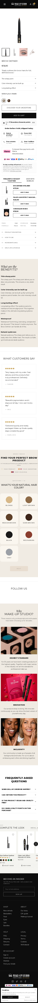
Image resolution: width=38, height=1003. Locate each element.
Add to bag (24, 192)
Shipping (6, 939)
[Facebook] (25, 981)
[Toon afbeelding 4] (32, 52)
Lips (4, 923)
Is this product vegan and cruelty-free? (18, 802)
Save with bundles (30, 180)
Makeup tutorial (27, 917)
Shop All (33, 827)
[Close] (35, 990)
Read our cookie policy (30, 1000)
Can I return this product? (14, 795)
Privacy (23, 936)
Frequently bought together (11, 180)
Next (19, 568)
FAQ (5, 936)
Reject (27, 997)
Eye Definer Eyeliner (21, 186)
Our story (24, 911)
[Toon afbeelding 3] (23, 52)
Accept (10, 997)
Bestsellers (7, 914)
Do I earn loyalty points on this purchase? (16, 809)
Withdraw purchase (15, 171)
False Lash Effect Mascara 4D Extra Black (24, 197)
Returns (6, 942)
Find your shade (9, 964)
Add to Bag (27, 865)
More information (17, 153)
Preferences (5, 1000)
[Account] (30, 4)
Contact (6, 945)
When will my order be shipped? (16, 789)
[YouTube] (21, 981)
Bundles (6, 926)
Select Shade (9, 865)
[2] (9, 101)
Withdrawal (25, 945)
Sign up (19, 894)
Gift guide (24, 914)
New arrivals (7, 911)
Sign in (5, 955)
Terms (23, 939)
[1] (4, 101)
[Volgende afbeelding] (33, 29)
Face (5, 917)
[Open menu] (4, 4)
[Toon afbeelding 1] (6, 52)
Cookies (24, 942)
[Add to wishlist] (13, 834)
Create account (9, 958)
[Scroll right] (36, 844)
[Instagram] (13, 981)
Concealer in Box (20, 209)
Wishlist (6, 961)
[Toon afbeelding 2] (15, 52)
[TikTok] (17, 981)
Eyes (5, 920)
